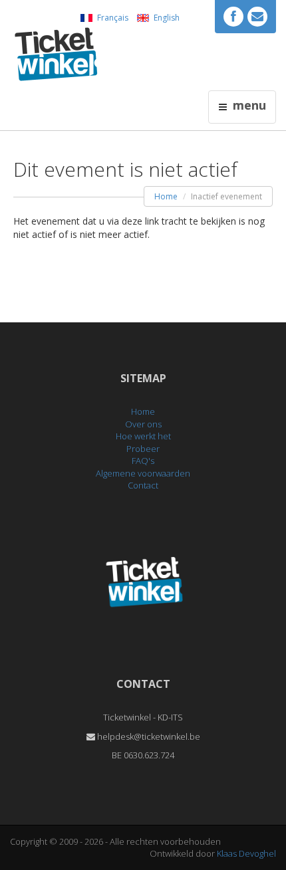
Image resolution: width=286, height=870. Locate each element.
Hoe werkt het (143, 436)
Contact (143, 485)
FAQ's (143, 461)
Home (166, 196)
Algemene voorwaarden (143, 473)
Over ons (143, 424)
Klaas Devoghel (246, 853)
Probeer (143, 449)
